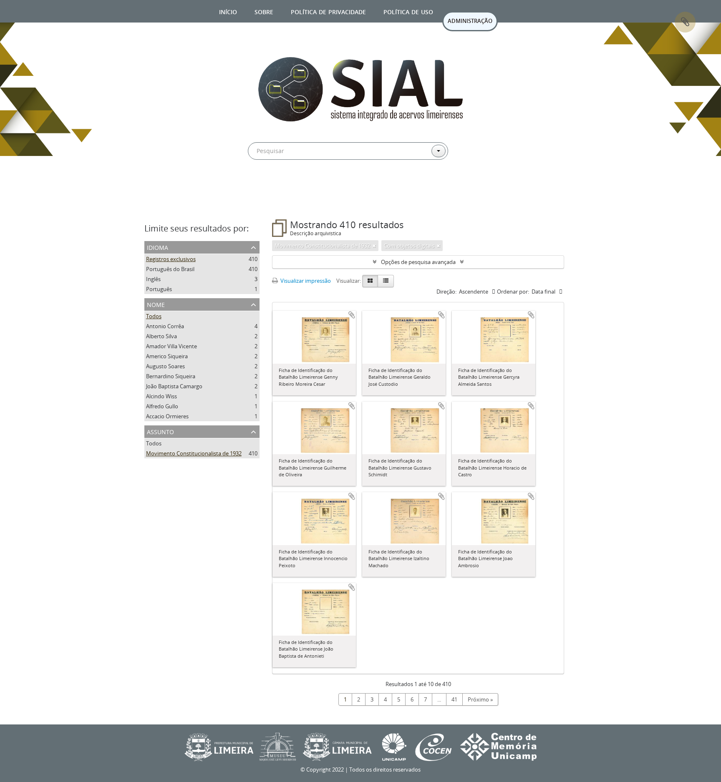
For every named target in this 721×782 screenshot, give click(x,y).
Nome (156, 303)
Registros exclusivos (171, 259)
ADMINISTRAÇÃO (470, 21)
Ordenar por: (513, 291)
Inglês (153, 279)
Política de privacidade (328, 11)
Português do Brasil (170, 269)
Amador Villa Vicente (171, 346)
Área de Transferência (685, 22)
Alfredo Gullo (162, 406)
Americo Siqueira (167, 356)
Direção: (446, 291)
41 (454, 699)
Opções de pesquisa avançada (418, 262)
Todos (153, 316)
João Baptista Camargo (174, 386)
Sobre (264, 11)
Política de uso (408, 11)
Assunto (160, 431)
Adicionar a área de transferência (352, 315)
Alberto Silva (161, 336)
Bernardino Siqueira (170, 376)
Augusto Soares (165, 366)
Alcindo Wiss (161, 396)
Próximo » (480, 699)
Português (159, 289)
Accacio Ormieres (167, 416)
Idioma (157, 246)
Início (228, 11)
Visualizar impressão (305, 280)
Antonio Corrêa (165, 326)
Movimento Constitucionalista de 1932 (194, 453)
